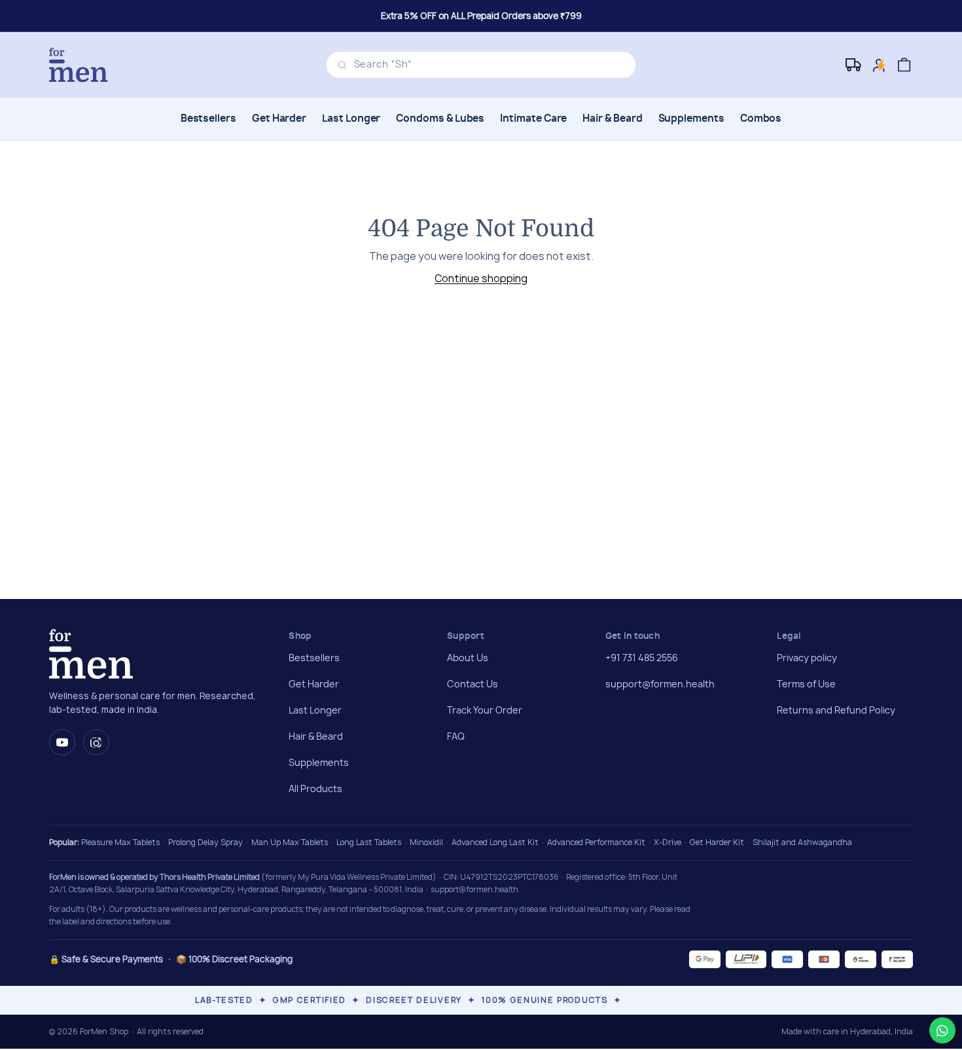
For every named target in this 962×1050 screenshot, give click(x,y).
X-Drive (667, 842)
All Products (315, 789)
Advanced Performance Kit (596, 842)
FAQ (456, 737)
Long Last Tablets (368, 842)
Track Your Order (484, 710)
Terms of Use (806, 684)
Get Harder (279, 119)
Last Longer (351, 119)
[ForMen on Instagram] (96, 742)
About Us (467, 658)
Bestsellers (208, 119)
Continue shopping (481, 278)
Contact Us (472, 684)
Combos (761, 119)
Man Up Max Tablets (289, 842)
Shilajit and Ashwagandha (802, 842)
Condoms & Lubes (440, 119)
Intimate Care (533, 119)
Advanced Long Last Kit (495, 842)
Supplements (691, 119)
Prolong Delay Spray (205, 842)
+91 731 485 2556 (641, 658)
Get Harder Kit (717, 842)
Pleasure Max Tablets (120, 842)
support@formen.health (660, 684)
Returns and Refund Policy (836, 710)
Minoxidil (426, 842)
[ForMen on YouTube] (62, 742)
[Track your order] (854, 65)
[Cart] (904, 65)
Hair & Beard (612, 119)
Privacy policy (807, 658)
